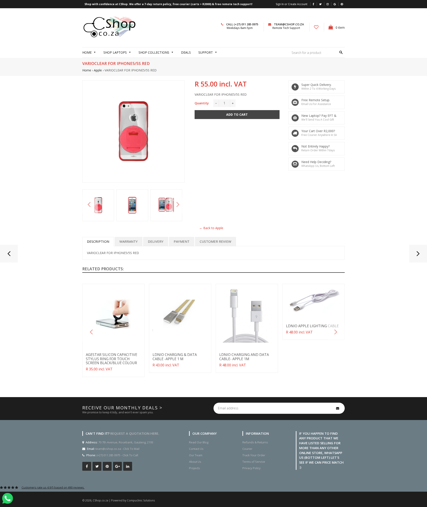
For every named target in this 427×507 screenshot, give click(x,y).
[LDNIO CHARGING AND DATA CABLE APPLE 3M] (418, 255)
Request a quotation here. (134, 433)
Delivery (155, 241)
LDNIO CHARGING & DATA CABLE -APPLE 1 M (175, 356)
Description (98, 241)
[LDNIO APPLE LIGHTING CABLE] (9, 255)
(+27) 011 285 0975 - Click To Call (117, 455)
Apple (98, 70)
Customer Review (215, 241)
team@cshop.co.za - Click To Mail (117, 449)
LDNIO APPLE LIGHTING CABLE (312, 325)
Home (86, 70)
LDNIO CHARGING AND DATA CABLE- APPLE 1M (244, 356)
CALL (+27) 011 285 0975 (242, 24)
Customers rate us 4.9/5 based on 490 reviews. (53, 487)
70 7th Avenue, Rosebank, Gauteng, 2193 (125, 442)
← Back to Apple (211, 228)
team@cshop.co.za (289, 24)
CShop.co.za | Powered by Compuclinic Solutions (124, 500)
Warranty (128, 241)
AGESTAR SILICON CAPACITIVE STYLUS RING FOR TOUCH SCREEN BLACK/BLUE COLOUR (111, 358)
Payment (181, 241)
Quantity (202, 103)
